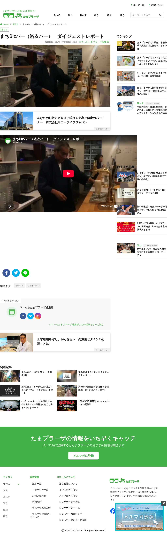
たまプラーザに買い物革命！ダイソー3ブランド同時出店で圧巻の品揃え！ (152, 90)
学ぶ (70, 15)
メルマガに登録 (83, 455)
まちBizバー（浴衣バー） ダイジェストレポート (44, 24)
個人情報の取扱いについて (40, 515)
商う (122, 15)
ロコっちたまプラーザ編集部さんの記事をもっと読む (76, 324)
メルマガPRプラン (68, 495)
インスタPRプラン (68, 489)
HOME (6, 24)
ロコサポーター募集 (69, 501)
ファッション (33, 285)
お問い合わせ (157, 5)
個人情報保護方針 (41, 507)
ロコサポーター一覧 (69, 507)
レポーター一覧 (40, 489)
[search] (160, 15)
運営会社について (68, 483)
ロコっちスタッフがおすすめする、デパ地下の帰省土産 (152, 74)
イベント (19, 285)
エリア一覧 (138, 5)
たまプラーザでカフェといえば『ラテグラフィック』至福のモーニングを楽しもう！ (152, 60)
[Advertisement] (55, 243)
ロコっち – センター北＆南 (73, 519)
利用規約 (36, 501)
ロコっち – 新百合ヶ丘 (70, 513)
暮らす (83, 15)
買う (96, 15)
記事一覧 (36, 483)
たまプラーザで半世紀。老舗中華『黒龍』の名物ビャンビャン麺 (152, 45)
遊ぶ (109, 15)
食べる (57, 15)
